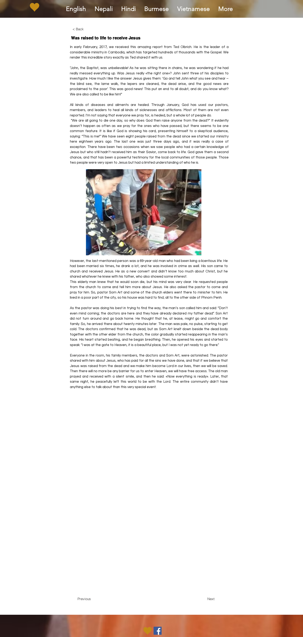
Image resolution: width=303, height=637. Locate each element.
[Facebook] (158, 631)
